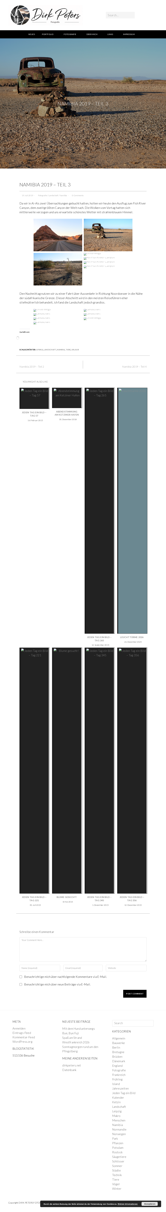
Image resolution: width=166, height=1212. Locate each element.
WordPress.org (22, 1041)
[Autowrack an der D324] (108, 234)
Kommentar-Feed (23, 1037)
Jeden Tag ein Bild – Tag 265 (99, 639)
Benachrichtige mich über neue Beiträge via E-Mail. (57, 984)
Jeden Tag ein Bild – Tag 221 (34, 899)
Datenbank (69, 1070)
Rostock (117, 1152)
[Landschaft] (58, 269)
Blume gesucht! (67, 897)
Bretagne (118, 1052)
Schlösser (118, 1161)
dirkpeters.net (71, 1065)
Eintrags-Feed (21, 1033)
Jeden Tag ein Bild (124, 1093)
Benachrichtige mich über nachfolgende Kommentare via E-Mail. (65, 976)
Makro (116, 1116)
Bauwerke (118, 1043)
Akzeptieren (149, 1203)
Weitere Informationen (128, 1204)
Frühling (117, 1079)
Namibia (63, 195)
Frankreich (119, 1075)
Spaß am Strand (72, 1037)
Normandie (119, 1129)
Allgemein (118, 1038)
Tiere (68, 350)
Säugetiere (119, 1156)
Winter (116, 1188)
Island (116, 1084)
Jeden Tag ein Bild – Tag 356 (132, 899)
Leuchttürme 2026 (131, 637)
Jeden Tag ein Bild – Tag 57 (34, 414)
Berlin (116, 1047)
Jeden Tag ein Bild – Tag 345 (99, 899)
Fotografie (42, 195)
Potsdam (117, 1147)
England (117, 1065)
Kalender (118, 1097)
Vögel (116, 1184)
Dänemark (118, 1061)
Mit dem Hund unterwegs (78, 1028)
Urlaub (75, 350)
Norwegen (119, 1134)
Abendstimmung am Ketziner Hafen (67, 413)
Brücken (117, 1056)
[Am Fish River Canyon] (99, 258)
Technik (117, 1175)
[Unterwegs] (58, 234)
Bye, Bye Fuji (70, 1033)
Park (115, 1138)
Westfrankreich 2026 (75, 1042)
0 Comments (77, 195)
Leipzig (117, 1111)
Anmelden (18, 1028)
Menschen (118, 1120)
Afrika (39, 350)
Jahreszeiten (120, 1088)
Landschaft (53, 195)
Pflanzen (117, 1143)
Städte (116, 1170)
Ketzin (116, 1102)
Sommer (117, 1166)
